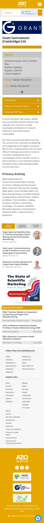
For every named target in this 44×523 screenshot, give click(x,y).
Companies (26, 395)
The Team (26, 408)
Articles (8, 386)
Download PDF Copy (14, 112)
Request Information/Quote (17, 106)
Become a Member (13, 417)
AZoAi (24, 363)
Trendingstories (36, 226)
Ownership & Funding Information (14, 442)
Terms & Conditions (13, 429)
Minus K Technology (14, 342)
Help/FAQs (26, 401)
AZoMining (26, 356)
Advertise (9, 426)
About (8, 411)
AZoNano (9, 360)
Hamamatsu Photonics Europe (18, 320)
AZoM (8, 356)
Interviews (10, 395)
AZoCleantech (11, 366)
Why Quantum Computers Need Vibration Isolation (18, 337)
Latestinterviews (8, 226)
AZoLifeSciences (28, 369)
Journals (25, 389)
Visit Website (10, 100)
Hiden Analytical (13, 331)
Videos (24, 392)
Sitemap (25, 404)
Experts (8, 398)
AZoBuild (9, 372)
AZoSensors (26, 360)
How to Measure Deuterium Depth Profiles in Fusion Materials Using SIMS (21, 326)
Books (24, 386)
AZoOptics (10, 369)
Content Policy (11, 438)
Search (8, 414)
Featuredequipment (22, 226)
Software (9, 401)
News (8, 383)
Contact (9, 423)
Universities (26, 398)
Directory (9, 389)
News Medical (27, 366)
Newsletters (10, 420)
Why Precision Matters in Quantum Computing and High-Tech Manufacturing (20, 314)
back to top (36, 450)
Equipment (10, 392)
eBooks (25, 383)
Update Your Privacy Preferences (23, 516)
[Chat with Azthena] (38, 518)
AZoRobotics (10, 363)
